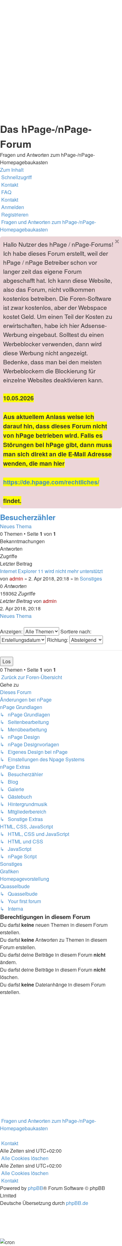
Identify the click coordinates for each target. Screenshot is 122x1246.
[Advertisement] (61, 60)
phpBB (35, 1188)
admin (16, 578)
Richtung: (58, 639)
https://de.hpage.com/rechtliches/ (51, 482)
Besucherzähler (27, 517)
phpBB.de (77, 1202)
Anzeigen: (12, 631)
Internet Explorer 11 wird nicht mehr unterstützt (51, 571)
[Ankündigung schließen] (117, 241)
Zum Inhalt (11, 169)
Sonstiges (91, 578)
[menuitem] (9, 184)
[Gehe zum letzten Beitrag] (58, 600)
